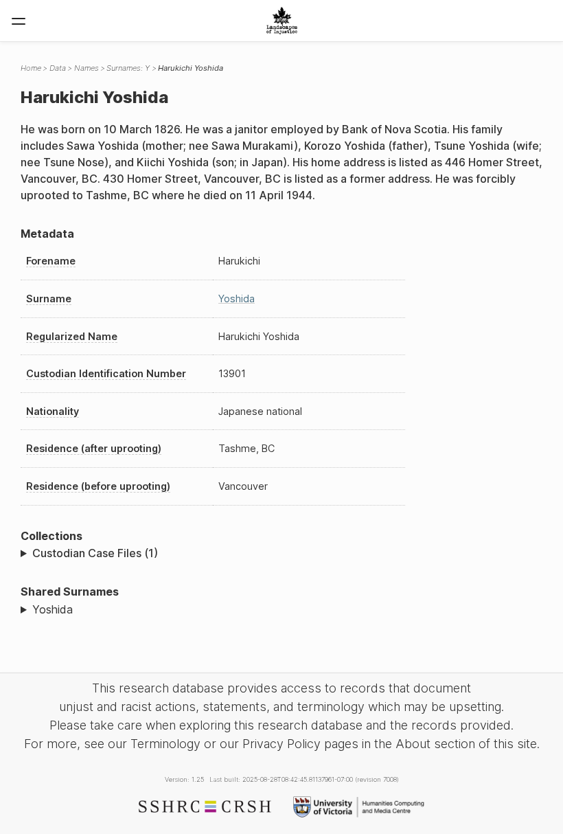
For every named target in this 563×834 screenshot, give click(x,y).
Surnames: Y (128, 68)
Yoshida (236, 298)
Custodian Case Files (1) (95, 553)
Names (86, 68)
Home (31, 68)
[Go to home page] (281, 20)
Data (57, 68)
